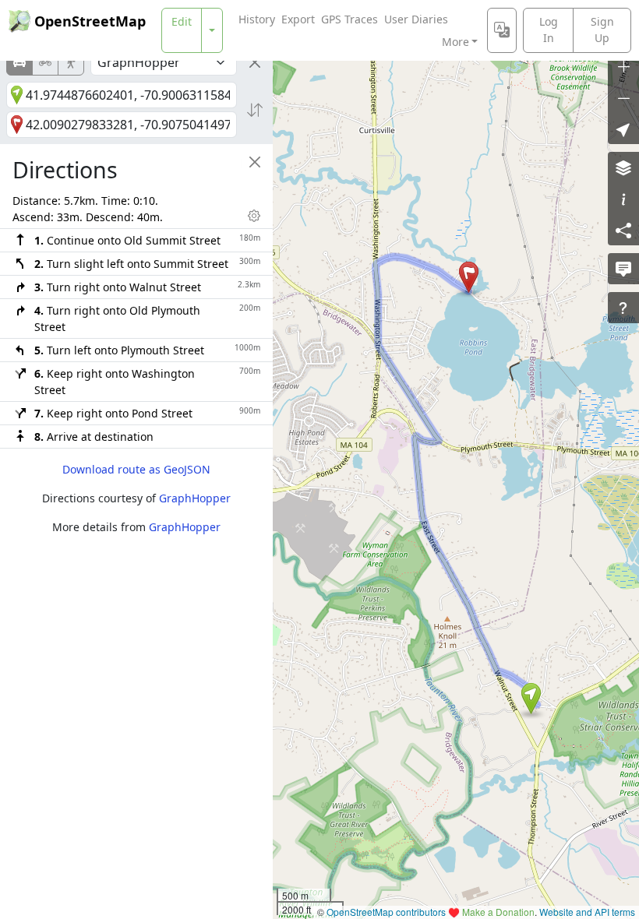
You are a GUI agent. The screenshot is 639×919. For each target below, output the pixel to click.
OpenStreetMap (90, 21)
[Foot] (71, 62)
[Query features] (623, 307)
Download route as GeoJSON (136, 469)
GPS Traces (349, 19)
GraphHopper (195, 498)
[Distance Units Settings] (254, 215)
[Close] (255, 62)
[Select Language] (502, 30)
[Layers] (623, 167)
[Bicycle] (45, 62)
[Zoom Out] (623, 97)
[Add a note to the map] (623, 268)
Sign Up (602, 29)
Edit (181, 21)
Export (298, 19)
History (256, 19)
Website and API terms (587, 911)
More (455, 41)
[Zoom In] (623, 66)
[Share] (623, 229)
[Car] (19, 62)
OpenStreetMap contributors (386, 911)
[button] (531, 698)
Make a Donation (498, 911)
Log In (548, 29)
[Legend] (623, 198)
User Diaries (416, 19)
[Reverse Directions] (255, 109)
